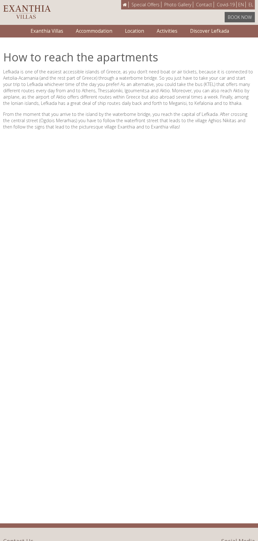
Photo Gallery (177, 5)
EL (251, 5)
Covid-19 (226, 5)
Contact (204, 5)
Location (134, 31)
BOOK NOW (240, 17)
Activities (167, 31)
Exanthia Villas (47, 31)
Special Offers (146, 5)
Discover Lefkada (209, 31)
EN (241, 5)
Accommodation (94, 31)
